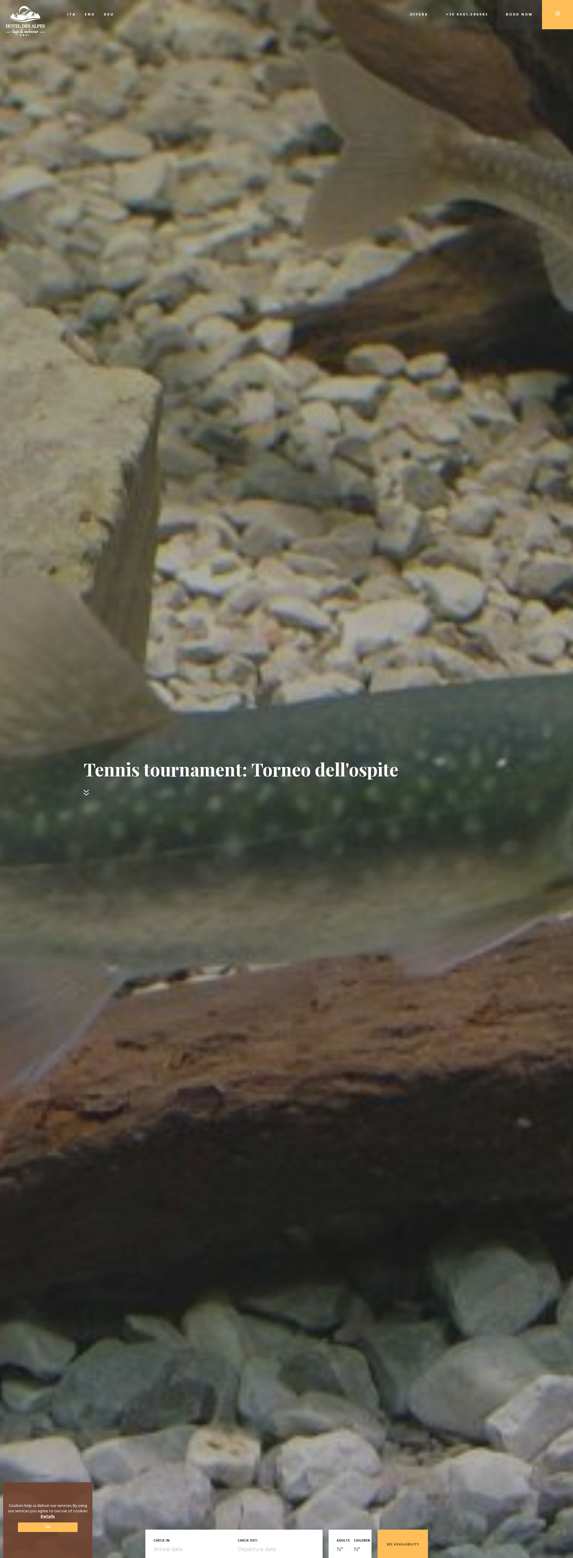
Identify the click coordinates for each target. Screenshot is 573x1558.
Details (48, 1516)
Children (362, 1541)
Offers (419, 15)
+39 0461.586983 (467, 15)
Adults (343, 1541)
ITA (71, 15)
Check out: (248, 1541)
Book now (519, 15)
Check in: (161, 1541)
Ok (48, 1527)
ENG (90, 15)
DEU (109, 15)
